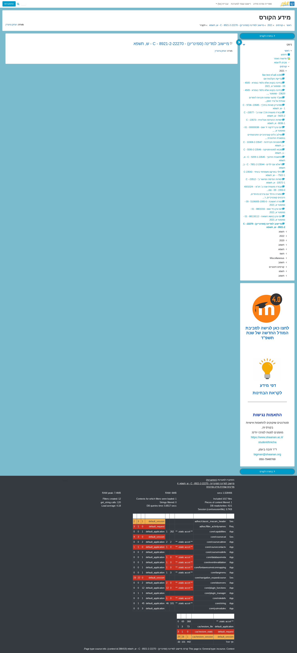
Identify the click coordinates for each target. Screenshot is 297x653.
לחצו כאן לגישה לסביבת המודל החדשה (267, 330)
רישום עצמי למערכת (241, 3)
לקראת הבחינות (267, 393)
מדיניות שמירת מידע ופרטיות (220, 486)
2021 (269, 25)
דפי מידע (267, 385)
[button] (18, 4)
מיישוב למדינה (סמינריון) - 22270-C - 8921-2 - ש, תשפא (236, 25)
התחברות (9, 3)
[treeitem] (267, 51)
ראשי (288, 25)
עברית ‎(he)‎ (222, 3)
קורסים (279, 25)
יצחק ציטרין (220, 50)
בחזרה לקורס (266, 36)
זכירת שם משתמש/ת (41, 28)
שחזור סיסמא (11, 28)
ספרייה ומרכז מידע (262, 3)
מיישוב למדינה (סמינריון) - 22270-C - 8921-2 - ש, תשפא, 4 (205, 483)
